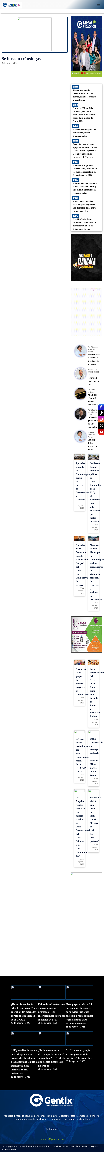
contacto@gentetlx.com (52, 1139)
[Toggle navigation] (98, 5)
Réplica (94, 1146)
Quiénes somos (61, 1146)
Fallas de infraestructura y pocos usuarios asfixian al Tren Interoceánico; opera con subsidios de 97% (51, 1012)
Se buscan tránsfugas (21, 58)
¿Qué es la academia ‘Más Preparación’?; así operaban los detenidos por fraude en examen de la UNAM (24, 1012)
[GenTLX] (52, 1106)
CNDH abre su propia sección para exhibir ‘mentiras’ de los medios (79, 1054)
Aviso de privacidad (79, 1146)
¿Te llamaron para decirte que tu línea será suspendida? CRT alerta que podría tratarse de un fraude (51, 1058)
